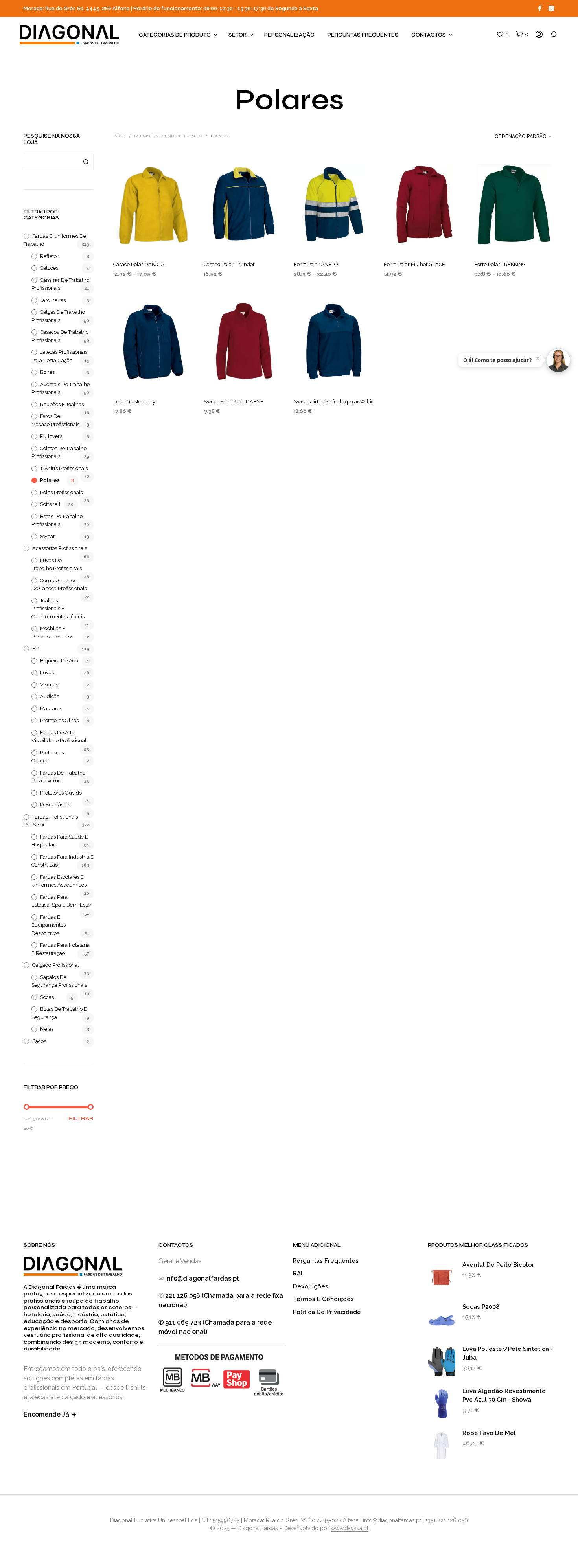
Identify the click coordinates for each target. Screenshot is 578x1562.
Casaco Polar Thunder (229, 264)
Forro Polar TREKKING (500, 264)
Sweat (47, 536)
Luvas (47, 672)
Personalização (289, 35)
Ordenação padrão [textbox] (521, 136)
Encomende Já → (50, 1414)
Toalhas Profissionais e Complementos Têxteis (58, 609)
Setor (237, 35)
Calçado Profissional (55, 965)
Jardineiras (53, 300)
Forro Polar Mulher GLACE (414, 264)
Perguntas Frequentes (363, 35)
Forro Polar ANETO (316, 264)
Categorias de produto (175, 35)
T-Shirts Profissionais (64, 468)
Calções (49, 268)
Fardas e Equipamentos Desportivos (48, 925)
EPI (36, 648)
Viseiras (49, 685)
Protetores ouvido (61, 793)
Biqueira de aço (59, 661)
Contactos (428, 35)
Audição (49, 696)
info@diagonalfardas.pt (202, 1278)
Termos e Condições (323, 1299)
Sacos (39, 1041)
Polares (50, 480)
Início (119, 136)
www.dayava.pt (349, 1528)
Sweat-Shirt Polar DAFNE (233, 402)
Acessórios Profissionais (59, 548)
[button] (502, 35)
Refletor (49, 256)
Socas (47, 997)
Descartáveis (55, 805)
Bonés (47, 372)
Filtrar (81, 1118)
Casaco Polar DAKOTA (138, 264)
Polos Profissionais (61, 492)
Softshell (50, 504)
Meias (46, 1029)
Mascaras (51, 709)
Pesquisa (86, 161)
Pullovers (51, 436)
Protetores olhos (59, 720)
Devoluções (310, 1286)
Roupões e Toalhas (62, 404)
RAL (298, 1273)
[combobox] (501, 136)
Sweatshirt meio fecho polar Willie (334, 402)
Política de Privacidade (327, 1311)
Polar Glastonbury (134, 402)
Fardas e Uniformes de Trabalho (168, 136)
